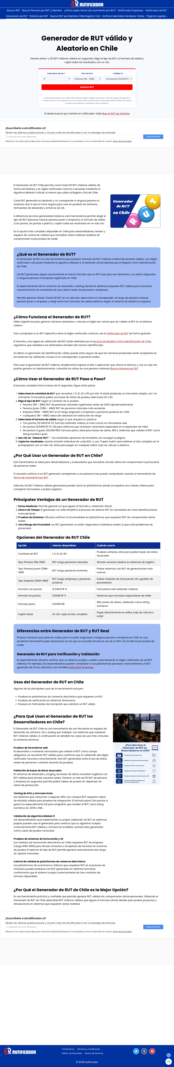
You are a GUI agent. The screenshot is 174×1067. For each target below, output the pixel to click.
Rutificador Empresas (130, 10)
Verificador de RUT (156, 10)
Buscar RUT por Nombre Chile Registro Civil (75, 16)
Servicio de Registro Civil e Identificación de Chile (122, 341)
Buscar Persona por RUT (124, 368)
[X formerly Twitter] (136, 1051)
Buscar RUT (13, 10)
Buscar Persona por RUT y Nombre (42, 10)
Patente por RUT (38, 16)
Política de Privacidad (72, 1053)
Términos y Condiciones (88, 1049)
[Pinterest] (152, 1051)
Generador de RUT (16, 16)
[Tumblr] (144, 1051)
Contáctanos (68, 1049)
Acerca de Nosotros (94, 1053)
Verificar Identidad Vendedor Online (123, 16)
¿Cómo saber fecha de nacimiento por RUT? (90, 10)
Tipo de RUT (87, 73)
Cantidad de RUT (56, 73)
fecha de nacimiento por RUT (31, 477)
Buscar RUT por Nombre (116, 113)
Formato (118, 73)
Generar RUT (87, 87)
